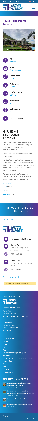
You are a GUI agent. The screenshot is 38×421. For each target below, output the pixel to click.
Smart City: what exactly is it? (16, 399)
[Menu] (32, 7)
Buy (4, 347)
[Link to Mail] (33, 418)
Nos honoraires (27, 416)
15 (30, 49)
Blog (17, 1)
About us (11, 1)
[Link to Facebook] (27, 418)
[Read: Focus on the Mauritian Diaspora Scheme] (4, 405)
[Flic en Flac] (6, 246)
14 (28, 49)
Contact (6, 369)
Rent (4, 350)
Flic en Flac (15, 245)
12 (25, 49)
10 (22, 49)
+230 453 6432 (16, 254)
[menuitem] (5, 1)
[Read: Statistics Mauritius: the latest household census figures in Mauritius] (4, 384)
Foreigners (6, 355)
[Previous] (7, 40)
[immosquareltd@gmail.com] (6, 239)
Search (5, 1)
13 (27, 49)
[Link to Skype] (30, 418)
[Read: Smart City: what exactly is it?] (4, 400)
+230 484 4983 (16, 270)
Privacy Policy (8, 372)
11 (24, 49)
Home (5, 344)
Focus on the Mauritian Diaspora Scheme (19, 404)
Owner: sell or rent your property (14, 353)
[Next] (31, 40)
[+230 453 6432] (6, 254)
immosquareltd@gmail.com (23, 239)
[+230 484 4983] (6, 269)
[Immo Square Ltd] (16, 7)
